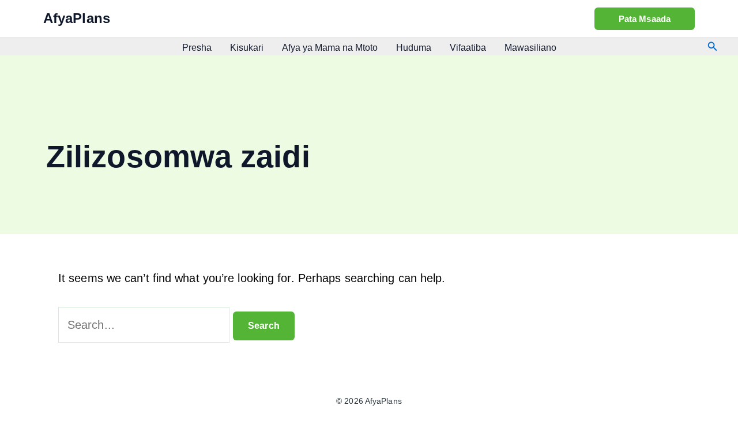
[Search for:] (145, 324)
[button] (644, 18)
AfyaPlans (76, 18)
